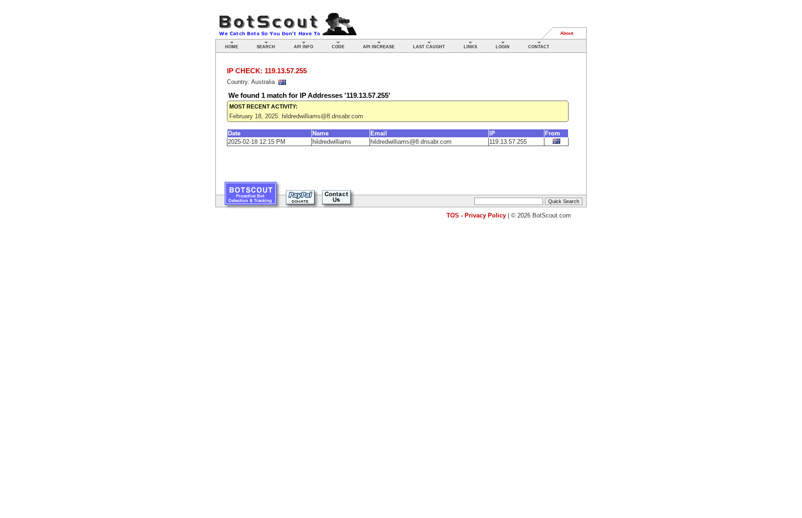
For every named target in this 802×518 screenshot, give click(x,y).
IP (492, 133)
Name (320, 133)
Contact (539, 47)
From (552, 133)
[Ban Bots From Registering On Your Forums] (251, 197)
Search (266, 47)
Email (378, 133)
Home (231, 47)
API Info (303, 47)
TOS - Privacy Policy (476, 215)
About (566, 33)
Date (234, 133)
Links (470, 47)
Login (503, 47)
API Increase (379, 47)
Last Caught (429, 47)
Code (338, 47)
